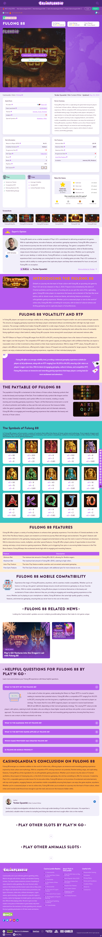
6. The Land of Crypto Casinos (51, 890)
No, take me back (34, 60)
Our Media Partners (70, 896)
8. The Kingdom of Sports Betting (53, 897)
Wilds (45, 118)
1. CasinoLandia (49, 872)
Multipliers (40, 118)
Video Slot (44, 154)
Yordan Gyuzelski (60, 95)
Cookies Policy (88, 884)
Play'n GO (44, 104)
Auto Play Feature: (60, 157)
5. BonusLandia (49, 887)
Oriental (44, 112)
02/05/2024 (43, 108)
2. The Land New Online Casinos (52, 876)
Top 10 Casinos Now (16, 12)
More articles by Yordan (86, 269)
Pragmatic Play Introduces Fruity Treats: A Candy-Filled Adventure (63, 635)
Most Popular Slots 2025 (71, 878)
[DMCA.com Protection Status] (8, 916)
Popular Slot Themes (70, 885)
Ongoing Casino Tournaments (69, 892)
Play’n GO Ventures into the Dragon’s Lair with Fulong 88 (24, 654)
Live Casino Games (70, 888)
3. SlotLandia (49, 879)
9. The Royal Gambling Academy (52, 901)
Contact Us (87, 890)
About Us (86, 887)
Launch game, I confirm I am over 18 (34, 55)
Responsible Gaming (90, 872)
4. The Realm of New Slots (51, 883)
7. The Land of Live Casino (53, 894)
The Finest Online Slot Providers (71, 882)
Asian (39, 112)
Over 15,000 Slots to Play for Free (72, 874)
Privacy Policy (88, 878)
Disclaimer (87, 875)
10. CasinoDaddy (50, 905)
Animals (35, 112)
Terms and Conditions (90, 881)
